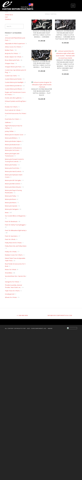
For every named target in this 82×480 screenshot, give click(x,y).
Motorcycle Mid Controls (12, 184)
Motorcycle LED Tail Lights (13, 180)
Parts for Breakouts (11, 221)
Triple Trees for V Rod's (12, 291)
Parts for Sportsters (11, 236)
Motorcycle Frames (11, 165)
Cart (6, 17)
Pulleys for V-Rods (11, 252)
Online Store (9, 15)
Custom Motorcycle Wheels (13, 89)
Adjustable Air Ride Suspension (15, 43)
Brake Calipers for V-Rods (13, 57)
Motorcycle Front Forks (12, 168)
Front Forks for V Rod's (12, 119)
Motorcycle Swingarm (11, 209)
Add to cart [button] (42, 26)
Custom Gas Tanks (11, 76)
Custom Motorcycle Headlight (14, 82)
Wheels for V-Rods (11, 297)
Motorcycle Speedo (11, 206)
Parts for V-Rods (10, 239)
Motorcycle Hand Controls (13, 171)
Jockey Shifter (9, 131)
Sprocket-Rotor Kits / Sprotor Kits (15, 276)
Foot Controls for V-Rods (12, 110)
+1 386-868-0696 (22, 315)
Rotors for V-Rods (10, 269)
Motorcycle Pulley (10, 196)
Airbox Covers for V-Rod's (13, 47)
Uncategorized (9, 294)
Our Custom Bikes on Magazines (15, 216)
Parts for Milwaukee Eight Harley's (16, 230)
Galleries (8, 122)
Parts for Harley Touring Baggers (15, 225)
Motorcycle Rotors (10, 202)
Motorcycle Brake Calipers (13, 141)
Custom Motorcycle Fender (13, 79)
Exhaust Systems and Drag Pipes (15, 101)
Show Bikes (8, 273)
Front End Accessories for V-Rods (15, 113)
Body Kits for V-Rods (11, 53)
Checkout (8, 19)
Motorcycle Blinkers (11, 138)
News (6, 212)
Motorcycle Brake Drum (12, 144)
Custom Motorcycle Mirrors (13, 86)
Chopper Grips (9, 63)
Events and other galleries (13, 98)
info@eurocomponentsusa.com (60, 315)
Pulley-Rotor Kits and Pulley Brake (15, 246)
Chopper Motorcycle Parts (13, 67)
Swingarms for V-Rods (12, 282)
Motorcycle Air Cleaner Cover (14, 135)
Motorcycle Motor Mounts (13, 187)
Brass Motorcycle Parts (12, 60)
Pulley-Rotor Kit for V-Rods (13, 243)
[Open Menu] (73, 5)
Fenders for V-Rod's (11, 107)
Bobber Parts (9, 50)
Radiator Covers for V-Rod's (13, 255)
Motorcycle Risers (10, 199)
